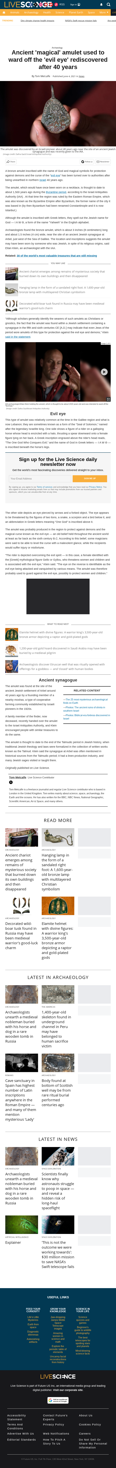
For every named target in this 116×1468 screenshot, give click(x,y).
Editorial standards (21, 1439)
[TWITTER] (11, 782)
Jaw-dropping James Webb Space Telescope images (58, 1323)
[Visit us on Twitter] (35, 4)
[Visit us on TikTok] (56, 4)
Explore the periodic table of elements (57, 1349)
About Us (86, 1415)
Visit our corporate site (68, 1390)
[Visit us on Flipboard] (51, 4)
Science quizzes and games (82, 1320)
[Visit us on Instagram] (41, 4)
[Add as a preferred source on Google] (58, 1400)
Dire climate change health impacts (37, 20)
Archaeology (31, 12)
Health (47, 12)
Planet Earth (76, 12)
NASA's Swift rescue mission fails (81, 20)
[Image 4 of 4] (104, 372)
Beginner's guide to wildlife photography (82, 1330)
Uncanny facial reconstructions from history (58, 1359)
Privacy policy (53, 1424)
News (81, 76)
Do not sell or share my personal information (93, 1443)
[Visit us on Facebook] (30, 4)
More (103, 12)
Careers (85, 1433)
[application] (58, 596)
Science (60, 12)
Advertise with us (20, 1433)
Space (91, 12)
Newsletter (104, 161)
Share (12, 161)
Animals (14, 12)
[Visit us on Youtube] (46, 4)
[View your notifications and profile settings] (101, 5)
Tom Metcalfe (42, 76)
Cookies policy (90, 1424)
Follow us (89, 161)
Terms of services (45, 487)
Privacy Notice (95, 487)
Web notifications (56, 1433)
